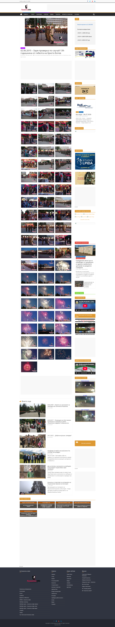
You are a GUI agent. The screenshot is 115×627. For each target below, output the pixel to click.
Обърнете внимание (80, 258)
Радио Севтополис (86, 586)
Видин (68, 580)
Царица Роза (54, 589)
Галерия (46, 14)
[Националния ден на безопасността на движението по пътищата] (79, 281)
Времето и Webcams (67, 14)
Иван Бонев (30, 55)
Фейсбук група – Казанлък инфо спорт (28, 606)
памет (60, 55)
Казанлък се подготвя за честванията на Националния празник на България (59, 483)
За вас (53, 600)
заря (51, 55)
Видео (52, 14)
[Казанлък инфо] (21, 14)
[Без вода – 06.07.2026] (85, 101)
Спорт (32, 14)
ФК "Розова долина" (86, 588)
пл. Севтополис (65, 55)
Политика (39, 14)
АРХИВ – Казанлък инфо (25, 599)
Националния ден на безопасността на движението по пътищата (89, 284)
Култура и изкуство (56, 587)
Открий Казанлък (86, 577)
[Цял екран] (93, 310)
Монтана (69, 576)
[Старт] (76, 310)
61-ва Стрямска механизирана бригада (42, 55)
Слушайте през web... (85, 219)
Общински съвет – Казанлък (88, 582)
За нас (21, 593)
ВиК (77, 112)
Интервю (54, 595)
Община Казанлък (86, 580)
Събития (58, 14)
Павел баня (69, 574)
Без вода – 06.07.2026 (83, 114)
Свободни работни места (57, 597)
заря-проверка (55, 55)
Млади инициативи (56, 591)
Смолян (68, 582)
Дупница (69, 587)
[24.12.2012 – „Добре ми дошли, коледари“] (33, 435)
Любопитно (54, 593)
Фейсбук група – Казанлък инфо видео (28, 608)
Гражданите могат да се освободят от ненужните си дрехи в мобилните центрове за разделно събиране (84, 264)
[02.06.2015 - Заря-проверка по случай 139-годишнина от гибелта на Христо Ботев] (29, 84)
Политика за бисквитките (25, 589)
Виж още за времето (86, 443)
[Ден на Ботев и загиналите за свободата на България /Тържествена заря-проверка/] (33, 465)
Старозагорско (55, 585)
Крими (53, 578)
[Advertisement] (71, 7)
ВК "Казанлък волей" (87, 590)
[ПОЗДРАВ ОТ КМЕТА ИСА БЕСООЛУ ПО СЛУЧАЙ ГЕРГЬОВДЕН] (33, 450)
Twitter (21, 612)
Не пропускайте (55, 580)
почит (69, 55)
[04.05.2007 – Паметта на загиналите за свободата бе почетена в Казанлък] (33, 404)
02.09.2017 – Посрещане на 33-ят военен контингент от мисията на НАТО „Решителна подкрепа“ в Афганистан (59, 421)
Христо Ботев (23, 57)
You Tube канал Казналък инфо (27, 614)
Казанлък (78, 256)
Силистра (69, 578)
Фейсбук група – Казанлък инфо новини (29, 604)
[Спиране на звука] (91, 310)
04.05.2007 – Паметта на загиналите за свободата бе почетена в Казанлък (59, 405)
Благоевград (70, 585)
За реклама (22, 591)
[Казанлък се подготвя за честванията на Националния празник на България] (33, 482)
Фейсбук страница (24, 602)
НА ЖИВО (77, 14)
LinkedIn (21, 610)
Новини (26, 14)
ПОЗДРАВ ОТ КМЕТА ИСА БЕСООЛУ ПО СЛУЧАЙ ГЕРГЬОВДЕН (59, 451)
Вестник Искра (85, 584)
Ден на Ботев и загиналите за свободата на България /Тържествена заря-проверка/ (59, 467)
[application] (85, 306)
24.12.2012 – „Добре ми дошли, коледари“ (60, 435)
